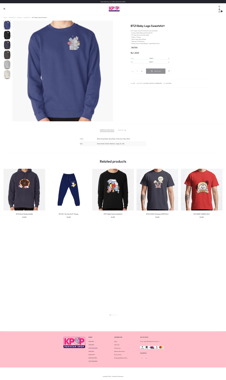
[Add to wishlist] (169, 71)
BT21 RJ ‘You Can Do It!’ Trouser (69, 214)
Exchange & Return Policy (120, 358)
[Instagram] (146, 358)
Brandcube (120, 376)
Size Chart (134, 47)
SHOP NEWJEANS (93, 361)
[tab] (107, 130)
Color (132, 58)
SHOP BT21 (12, 17)
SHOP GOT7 (92, 354)
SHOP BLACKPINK (93, 348)
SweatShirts (26, 17)
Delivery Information (119, 351)
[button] (110, 314)
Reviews (121, 130)
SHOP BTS (91, 341)
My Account (117, 348)
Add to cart (157, 71)
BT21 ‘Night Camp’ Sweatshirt (113, 214)
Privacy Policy (118, 354)
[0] (219, 11)
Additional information (107, 130)
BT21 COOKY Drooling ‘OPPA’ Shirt (157, 214)
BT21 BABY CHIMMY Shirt (202, 214)
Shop (115, 341)
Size (132, 62)
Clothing (19, 17)
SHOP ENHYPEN (93, 358)
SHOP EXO (91, 351)
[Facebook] (142, 358)
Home (5, 17)
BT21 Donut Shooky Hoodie (24, 214)
